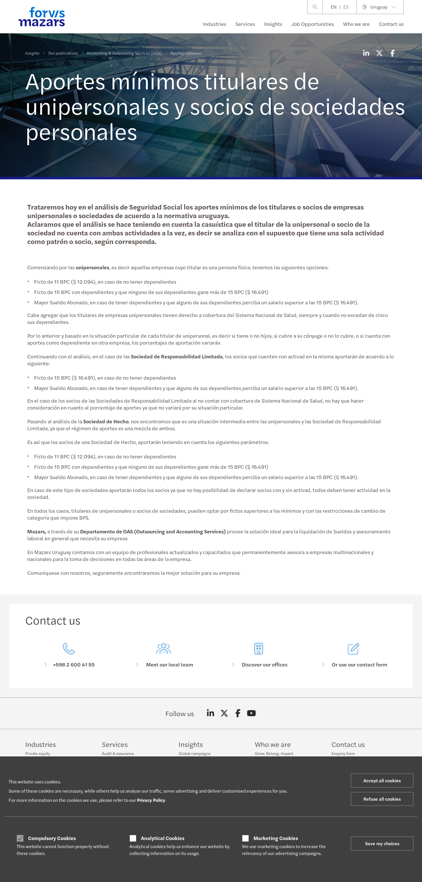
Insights (273, 23)
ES (346, 6)
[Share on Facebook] (392, 53)
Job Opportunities (312, 23)
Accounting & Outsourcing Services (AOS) (124, 53)
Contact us (391, 23)
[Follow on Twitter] (224, 713)
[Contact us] (68, 655)
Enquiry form (343, 753)
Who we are (356, 23)
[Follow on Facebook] (238, 713)
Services (245, 23)
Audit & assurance (118, 753)
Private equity (37, 753)
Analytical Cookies (162, 838)
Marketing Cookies (275, 838)
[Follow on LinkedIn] (211, 713)
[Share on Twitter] (379, 53)
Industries (214, 23)
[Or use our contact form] (353, 655)
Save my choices (382, 843)
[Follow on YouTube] (252, 713)
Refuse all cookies (382, 798)
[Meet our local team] (163, 655)
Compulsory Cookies (52, 838)
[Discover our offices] (258, 655)
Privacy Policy (151, 800)
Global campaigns (194, 753)
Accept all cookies (382, 780)
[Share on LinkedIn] (366, 53)
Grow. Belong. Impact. (274, 753)
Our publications (63, 53)
